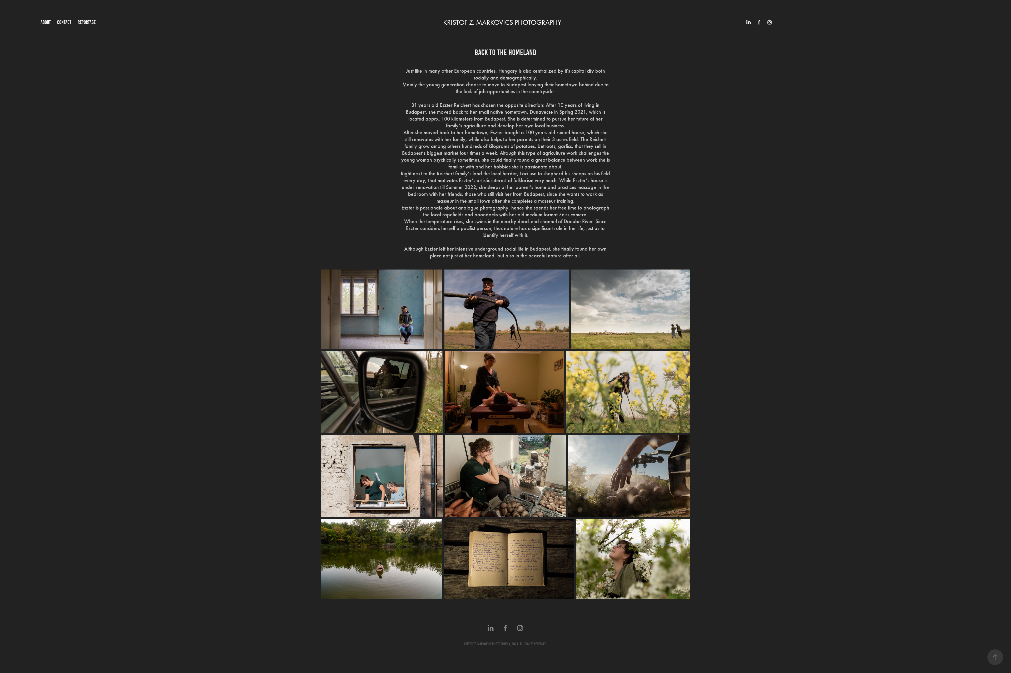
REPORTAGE (87, 22)
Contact (64, 22)
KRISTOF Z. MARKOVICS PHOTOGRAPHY (502, 22)
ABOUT (46, 22)
